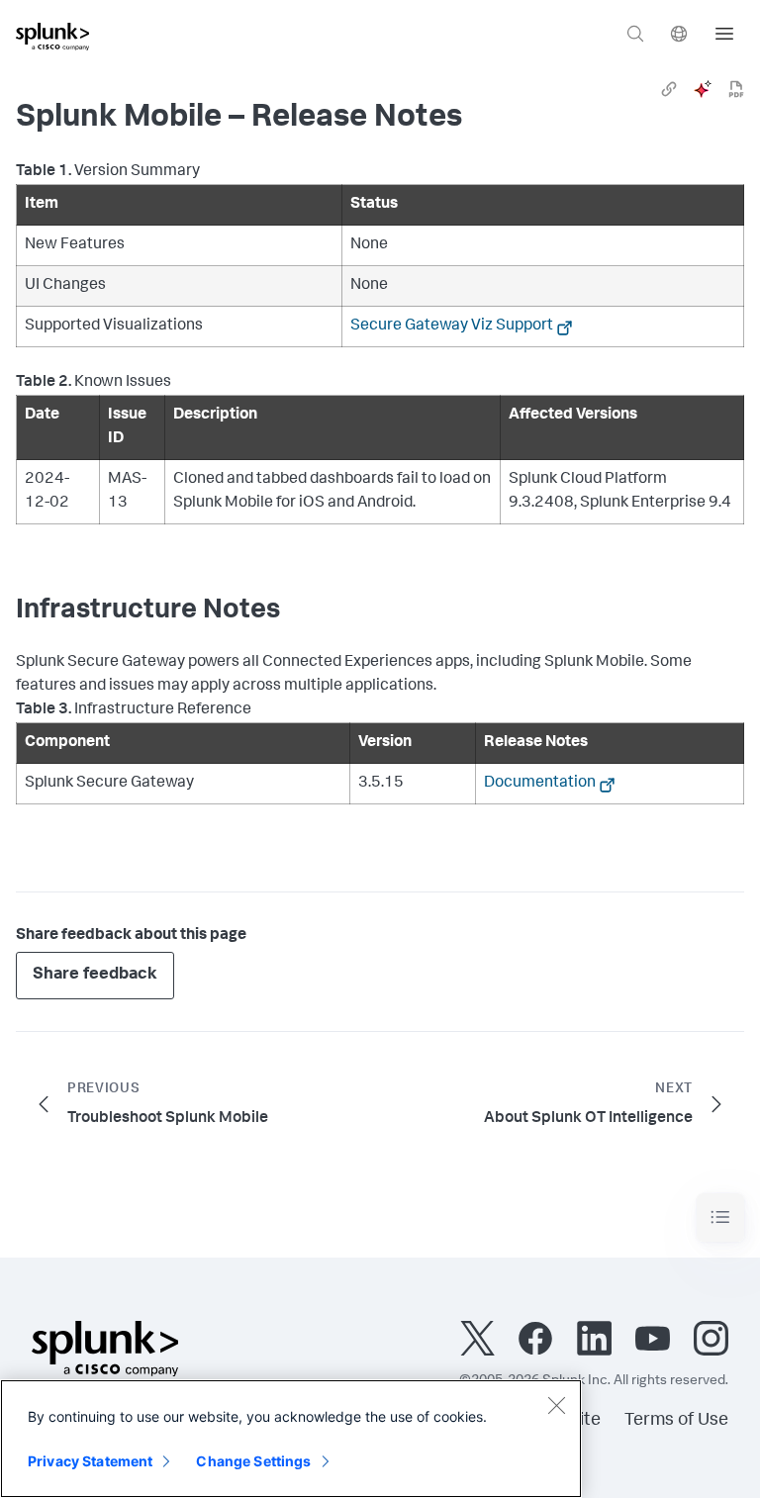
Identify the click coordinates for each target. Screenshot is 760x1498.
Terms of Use (676, 1421)
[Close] (556, 1405)
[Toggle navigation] (720, 1217)
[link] (669, 89)
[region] (291, 1438)
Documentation (540, 784)
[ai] (702, 89)
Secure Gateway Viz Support (451, 326)
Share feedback (95, 975)
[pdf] (736, 89)
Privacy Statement (90, 1460)
